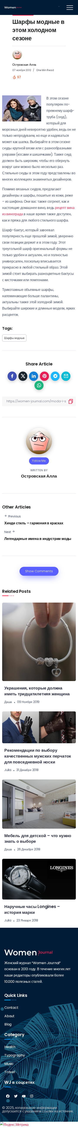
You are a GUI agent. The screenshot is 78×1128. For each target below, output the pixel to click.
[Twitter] (15, 1096)
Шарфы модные (14, 338)
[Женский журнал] (12, 7)
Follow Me (39, 461)
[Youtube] (23, 1096)
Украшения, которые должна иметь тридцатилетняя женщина (37, 691)
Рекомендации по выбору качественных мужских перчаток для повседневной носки (37, 756)
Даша (8, 702)
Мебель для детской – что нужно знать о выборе (37, 838)
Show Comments (39, 571)
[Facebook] (7, 1096)
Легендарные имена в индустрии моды (37, 538)
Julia (7, 770)
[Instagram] (31, 1096)
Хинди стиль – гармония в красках (33, 523)
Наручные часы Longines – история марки (32, 909)
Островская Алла (24, 64)
